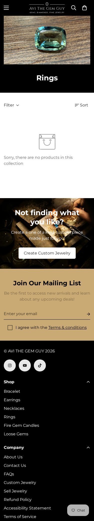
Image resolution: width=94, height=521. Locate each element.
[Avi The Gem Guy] (47, 8)
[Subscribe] (84, 314)
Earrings (12, 400)
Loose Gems (16, 434)
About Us (13, 457)
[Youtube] (25, 365)
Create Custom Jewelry (47, 253)
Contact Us (15, 465)
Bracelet (12, 391)
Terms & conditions (67, 327)
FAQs (9, 474)
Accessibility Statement (27, 508)
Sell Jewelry (15, 491)
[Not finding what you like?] (47, 233)
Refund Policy (18, 499)
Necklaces (14, 408)
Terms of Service (20, 516)
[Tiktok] (40, 365)
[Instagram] (10, 365)
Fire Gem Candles (21, 425)
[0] (84, 8)
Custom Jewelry (20, 482)
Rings (9, 417)
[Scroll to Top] (85, 494)
